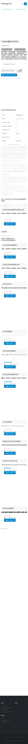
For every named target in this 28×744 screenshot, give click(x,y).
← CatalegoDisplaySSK (7, 9)
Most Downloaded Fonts (7, 711)
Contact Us (4, 722)
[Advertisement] (14, 26)
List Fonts (4, 705)
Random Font (4, 709)
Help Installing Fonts (6, 720)
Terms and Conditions (17, 78)
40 (5, 205)
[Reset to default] (25, 205)
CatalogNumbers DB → (21, 9)
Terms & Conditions (9, 740)
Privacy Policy (17, 740)
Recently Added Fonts (6, 707)
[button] (12, 358)
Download (10, 224)
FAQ (3, 718)
